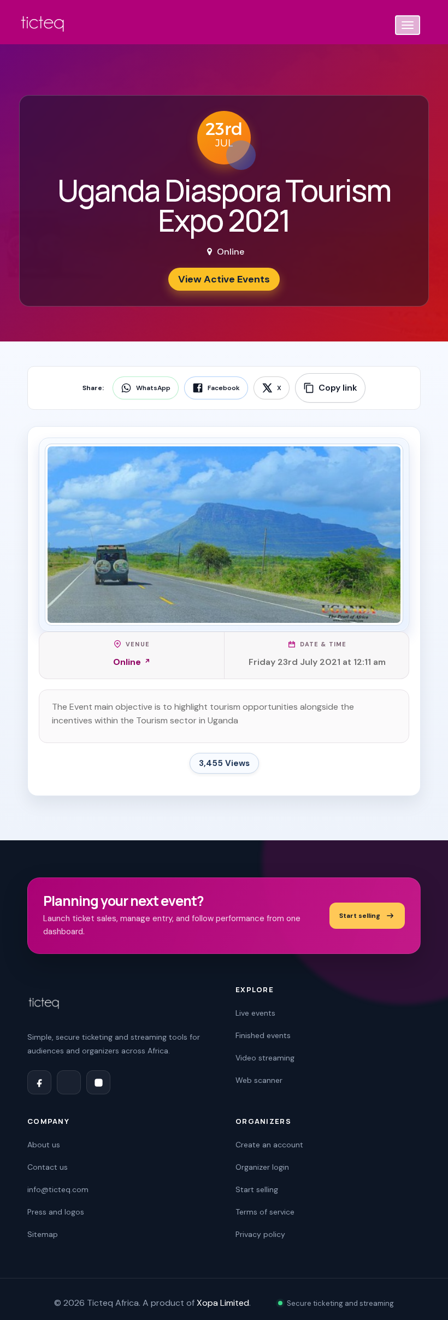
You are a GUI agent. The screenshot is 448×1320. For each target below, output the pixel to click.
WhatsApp (153, 388)
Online (127, 662)
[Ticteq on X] (69, 1082)
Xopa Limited (223, 1303)
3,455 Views (224, 763)
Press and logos (55, 1212)
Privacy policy (260, 1234)
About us (43, 1145)
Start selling (359, 915)
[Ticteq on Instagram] (98, 1082)
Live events (255, 1013)
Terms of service (264, 1212)
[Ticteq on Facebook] (39, 1082)
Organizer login (262, 1167)
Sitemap (42, 1234)
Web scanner (258, 1080)
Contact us (47, 1167)
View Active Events (224, 279)
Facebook (224, 388)
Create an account (269, 1145)
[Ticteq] (43, 26)
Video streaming (264, 1058)
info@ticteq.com (58, 1189)
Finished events (263, 1035)
